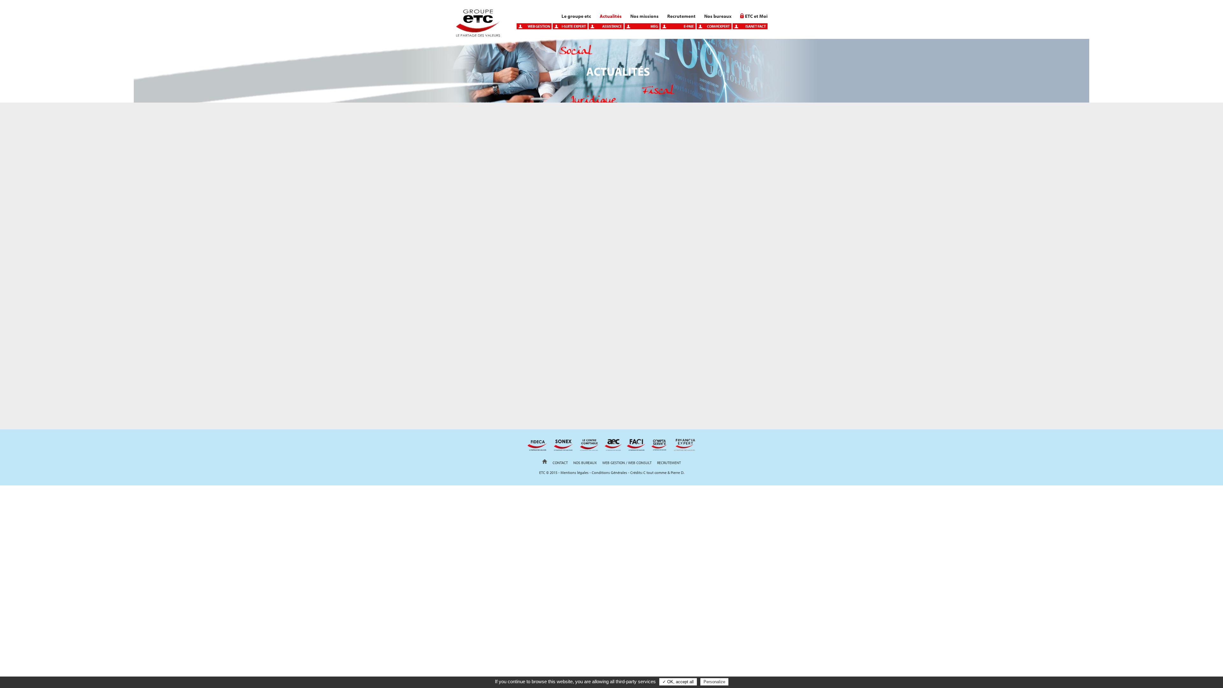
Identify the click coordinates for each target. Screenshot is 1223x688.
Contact (560, 462)
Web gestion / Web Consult (627, 462)
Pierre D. (677, 472)
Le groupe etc (576, 16)
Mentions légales (575, 472)
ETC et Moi (756, 16)
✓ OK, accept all (678, 681)
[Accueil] (477, 35)
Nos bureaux (718, 16)
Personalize (714, 681)
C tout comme (655, 472)
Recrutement (681, 16)
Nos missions (644, 16)
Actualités (611, 16)
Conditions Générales (609, 472)
